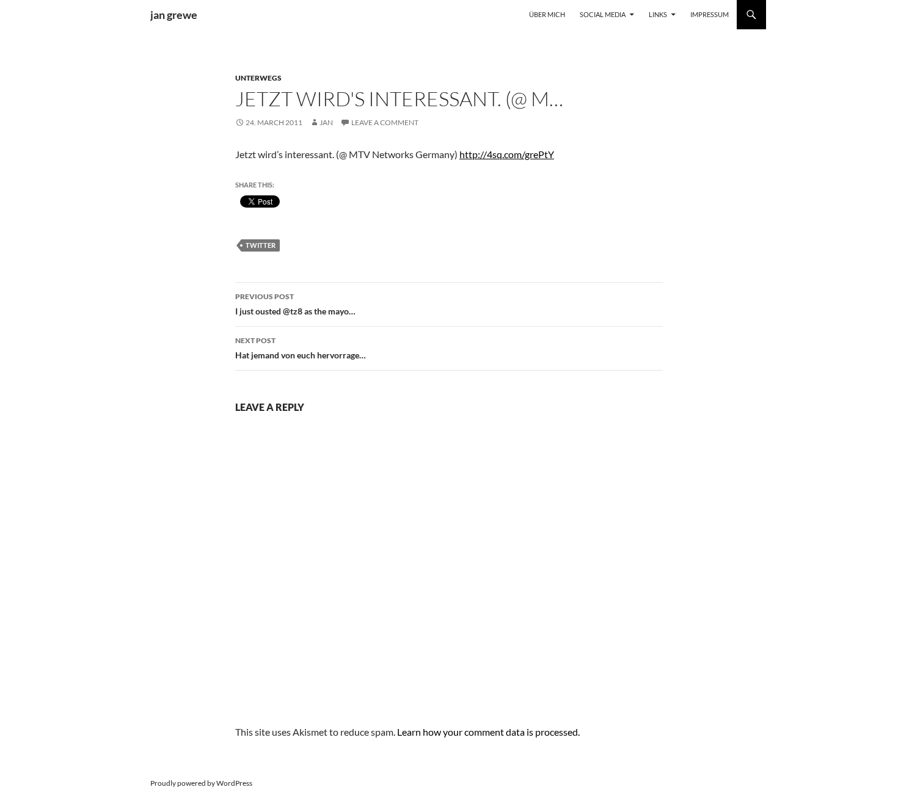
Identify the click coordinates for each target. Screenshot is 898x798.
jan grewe (173, 14)
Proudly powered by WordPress (201, 783)
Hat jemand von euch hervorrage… (300, 348)
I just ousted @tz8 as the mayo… (295, 304)
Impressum (709, 14)
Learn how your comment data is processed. (488, 732)
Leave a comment (384, 122)
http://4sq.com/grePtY (506, 154)
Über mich (547, 14)
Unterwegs (258, 77)
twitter (261, 245)
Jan (326, 122)
